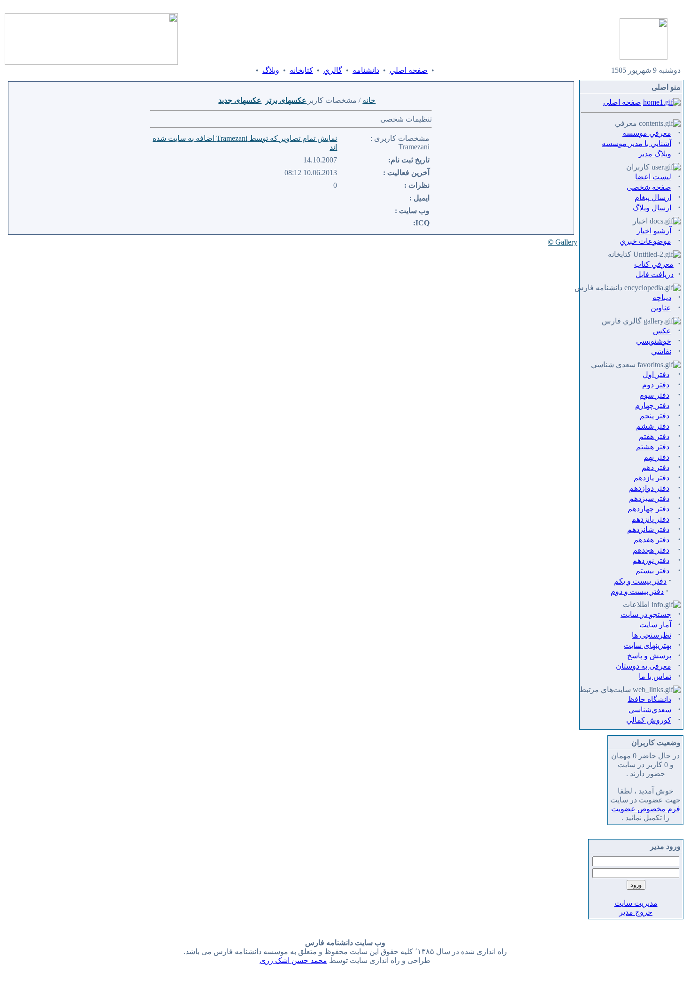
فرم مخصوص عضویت (645, 809)
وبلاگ (270, 70)
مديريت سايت (636, 903)
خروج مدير (635, 912)
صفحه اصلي (409, 70)
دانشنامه (366, 70)
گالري (332, 70)
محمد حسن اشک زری (293, 960)
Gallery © (562, 242)
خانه (369, 100)
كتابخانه (301, 70)
